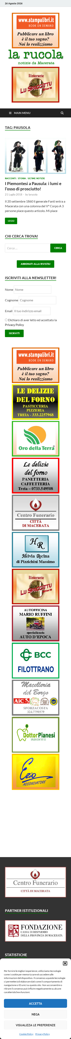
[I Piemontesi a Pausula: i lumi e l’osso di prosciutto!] (35, 157)
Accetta (35, 1003)
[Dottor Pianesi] (35, 751)
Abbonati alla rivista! (35, 263)
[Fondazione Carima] (35, 940)
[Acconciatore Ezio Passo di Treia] (35, 788)
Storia (22, 178)
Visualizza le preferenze (35, 1025)
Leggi (9, 220)
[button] (65, 963)
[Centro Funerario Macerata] (35, 896)
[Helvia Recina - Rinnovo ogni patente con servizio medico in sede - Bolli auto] (35, 566)
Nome (9, 289)
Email (9, 311)
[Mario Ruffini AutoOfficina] (35, 640)
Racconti (10, 178)
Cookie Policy (26, 1034)
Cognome (11, 300)
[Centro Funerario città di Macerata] (35, 529)
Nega (35, 1014)
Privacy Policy (42, 1034)
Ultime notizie (36, 178)
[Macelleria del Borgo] (35, 714)
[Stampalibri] (35, 47)
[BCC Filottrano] (35, 677)
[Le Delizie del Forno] (35, 418)
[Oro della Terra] (35, 455)
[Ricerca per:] (35, 248)
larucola (33, 194)
